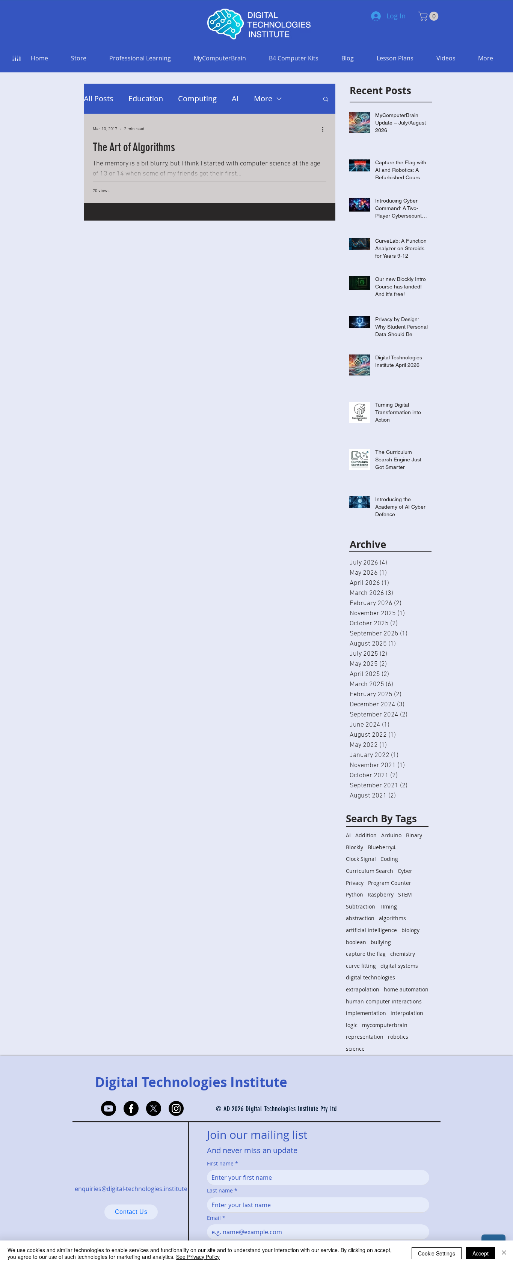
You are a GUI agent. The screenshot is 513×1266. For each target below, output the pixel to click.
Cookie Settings (436, 1253)
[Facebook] (131, 1108)
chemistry (402, 953)
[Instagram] (176, 1108)
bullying (381, 942)
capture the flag (366, 953)
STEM (405, 894)
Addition (366, 835)
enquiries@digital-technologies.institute (131, 1189)
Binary (414, 835)
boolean (356, 942)
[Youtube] (108, 1108)
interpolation (407, 1013)
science (355, 1048)
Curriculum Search (369, 870)
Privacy (355, 882)
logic (352, 1025)
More (263, 98)
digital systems (399, 965)
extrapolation (362, 989)
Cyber (405, 870)
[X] (153, 1108)
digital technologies (370, 977)
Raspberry (381, 894)
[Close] (503, 1253)
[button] (429, 16)
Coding (389, 858)
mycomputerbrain (384, 1025)
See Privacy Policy (198, 1256)
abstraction (360, 918)
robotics (398, 1036)
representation (364, 1036)
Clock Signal (361, 858)
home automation (406, 989)
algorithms (392, 918)
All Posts (98, 98)
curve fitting (361, 965)
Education (145, 98)
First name (222, 1163)
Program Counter (389, 882)
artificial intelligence (371, 930)
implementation (366, 1013)
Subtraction (360, 906)
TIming (388, 906)
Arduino (391, 835)
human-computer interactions (384, 1001)
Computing (197, 98)
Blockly (354, 847)
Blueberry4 (381, 847)
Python (354, 894)
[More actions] (325, 129)
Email (216, 1217)
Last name (222, 1190)
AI (235, 98)
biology (410, 930)
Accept (480, 1253)
